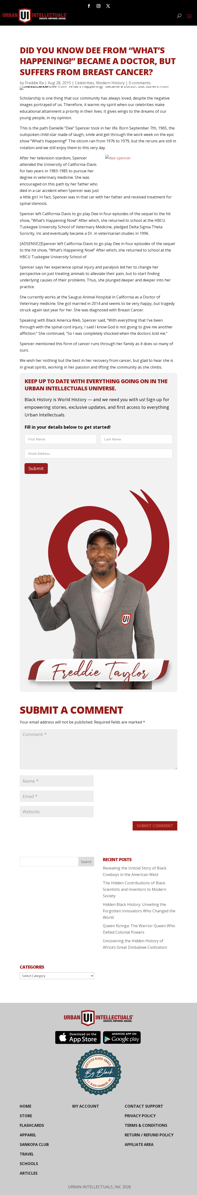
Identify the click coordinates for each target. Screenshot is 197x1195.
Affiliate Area (139, 1144)
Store (26, 1115)
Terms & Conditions (146, 1125)
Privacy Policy (140, 1115)
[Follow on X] (108, 6)
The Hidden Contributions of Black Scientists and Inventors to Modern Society (134, 889)
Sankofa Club (34, 1144)
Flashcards (32, 1125)
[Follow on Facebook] (89, 6)
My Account (85, 1106)
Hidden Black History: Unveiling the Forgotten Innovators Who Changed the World (139, 911)
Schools (29, 1163)
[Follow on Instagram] (98, 6)
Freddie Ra (34, 82)
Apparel (28, 1135)
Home (25, 1106)
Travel (27, 1154)
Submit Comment (155, 825)
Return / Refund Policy (149, 1135)
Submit (36, 468)
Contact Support (144, 1106)
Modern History (110, 82)
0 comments (140, 82)
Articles (28, 1173)
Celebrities (84, 82)
